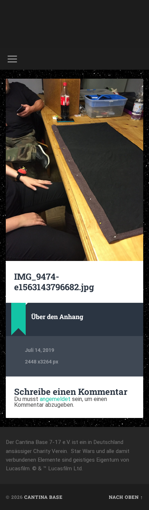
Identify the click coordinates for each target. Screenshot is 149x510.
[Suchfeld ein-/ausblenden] (137, 59)
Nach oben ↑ (126, 497)
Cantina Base (43, 497)
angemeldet (55, 399)
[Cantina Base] (74, 24)
